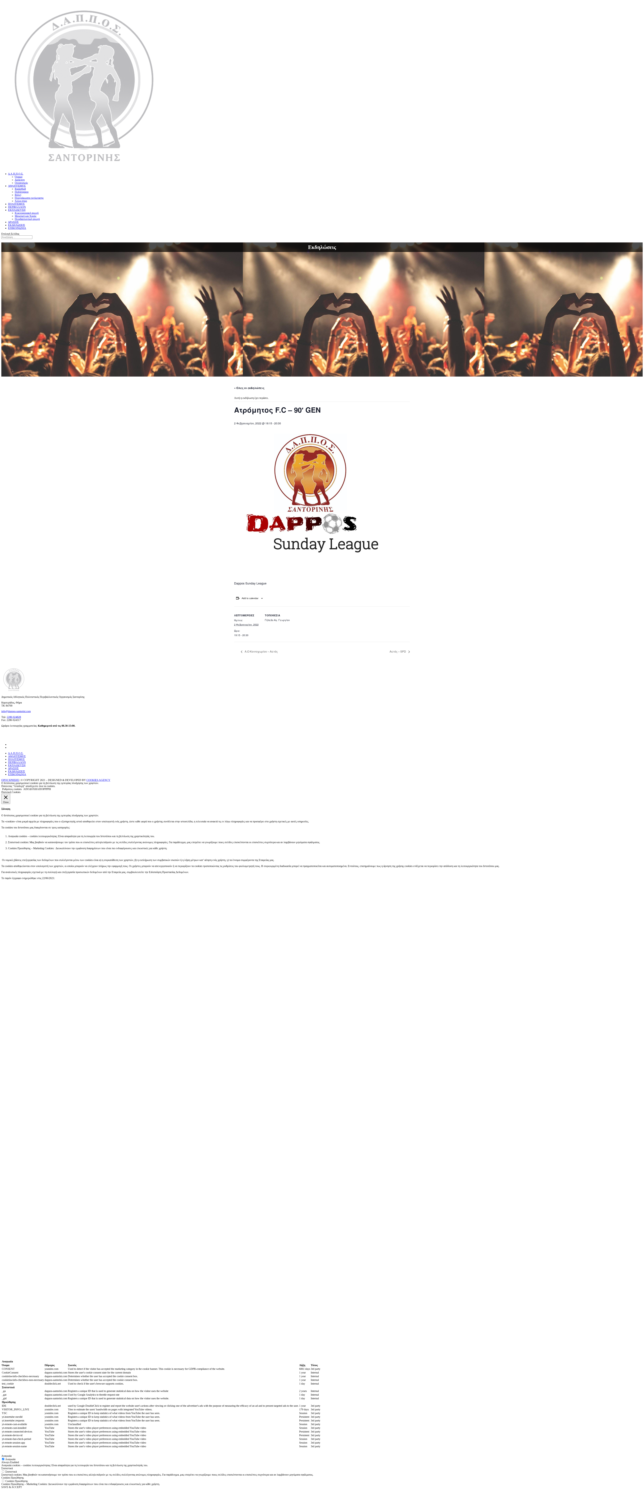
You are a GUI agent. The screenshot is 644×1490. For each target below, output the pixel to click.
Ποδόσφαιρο (22, 191)
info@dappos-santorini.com (16, 711)
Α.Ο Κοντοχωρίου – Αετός (261, 651)
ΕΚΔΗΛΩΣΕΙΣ (16, 225)
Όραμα (18, 176)
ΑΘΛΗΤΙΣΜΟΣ (17, 185)
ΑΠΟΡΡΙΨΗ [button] (44, 789)
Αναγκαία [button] (6, 1455)
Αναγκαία (10, 1459)
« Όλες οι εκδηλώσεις (249, 388)
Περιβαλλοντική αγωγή (27, 219)
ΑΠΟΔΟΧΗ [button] (30, 789)
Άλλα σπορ (21, 201)
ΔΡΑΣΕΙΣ (13, 222)
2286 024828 (14, 717)
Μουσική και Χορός (25, 216)
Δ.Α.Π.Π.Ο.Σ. (15, 173)
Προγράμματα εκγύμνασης (29, 197)
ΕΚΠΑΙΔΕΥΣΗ (16, 210)
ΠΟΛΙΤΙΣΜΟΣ (16, 204)
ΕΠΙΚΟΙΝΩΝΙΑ (17, 228)
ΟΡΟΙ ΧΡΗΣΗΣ (10, 780)
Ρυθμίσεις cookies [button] (12, 789)
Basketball (20, 188)
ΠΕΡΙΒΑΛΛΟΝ (17, 207)
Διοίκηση (20, 179)
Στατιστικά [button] (7, 1468)
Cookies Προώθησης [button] (12, 1477)
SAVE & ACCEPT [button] (11, 1487)
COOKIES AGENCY (98, 780)
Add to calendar (250, 598)
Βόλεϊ (18, 194)
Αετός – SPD (398, 651)
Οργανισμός (21, 182)
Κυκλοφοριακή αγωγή (27, 213)
